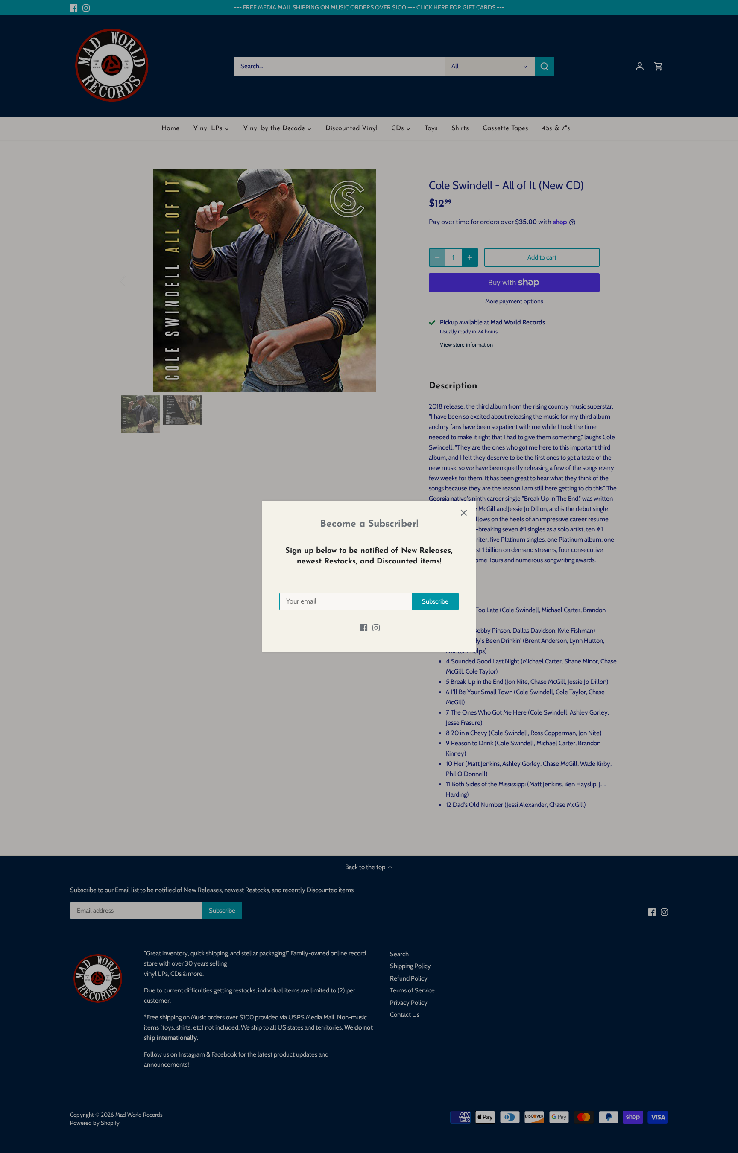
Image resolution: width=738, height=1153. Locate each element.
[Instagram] (376, 627)
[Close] (463, 512)
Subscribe (435, 601)
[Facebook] (363, 627)
